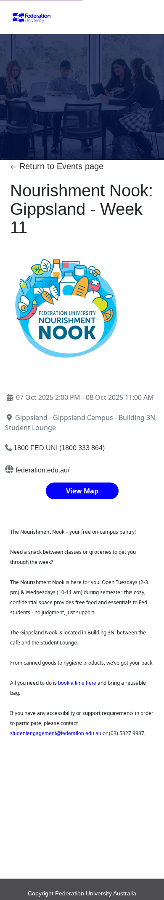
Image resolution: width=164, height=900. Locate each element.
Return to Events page (60, 166)
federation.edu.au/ (42, 470)
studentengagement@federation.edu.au (55, 733)
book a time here (77, 683)
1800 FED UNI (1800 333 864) (59, 447)
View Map (82, 491)
